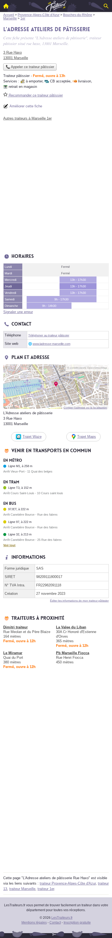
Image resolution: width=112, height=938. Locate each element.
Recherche (106, 6)
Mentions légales (34, 922)
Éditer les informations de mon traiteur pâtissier (79, 600)
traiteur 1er (46, 889)
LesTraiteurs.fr (62, 918)
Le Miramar (12, 653)
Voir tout (9, 545)
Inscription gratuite (77, 922)
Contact (55, 922)
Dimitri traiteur (15, 627)
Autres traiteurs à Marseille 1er (27, 118)
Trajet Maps (86, 437)
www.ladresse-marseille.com (51, 343)
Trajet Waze (32, 437)
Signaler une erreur (18, 312)
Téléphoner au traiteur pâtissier (48, 335)
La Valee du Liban (71, 627)
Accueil (6, 6)
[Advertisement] (56, 186)
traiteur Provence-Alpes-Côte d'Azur (68, 883)
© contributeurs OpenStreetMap (87, 367)
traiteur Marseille (22, 889)
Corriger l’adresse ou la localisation (85, 407)
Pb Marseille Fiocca (72, 653)
